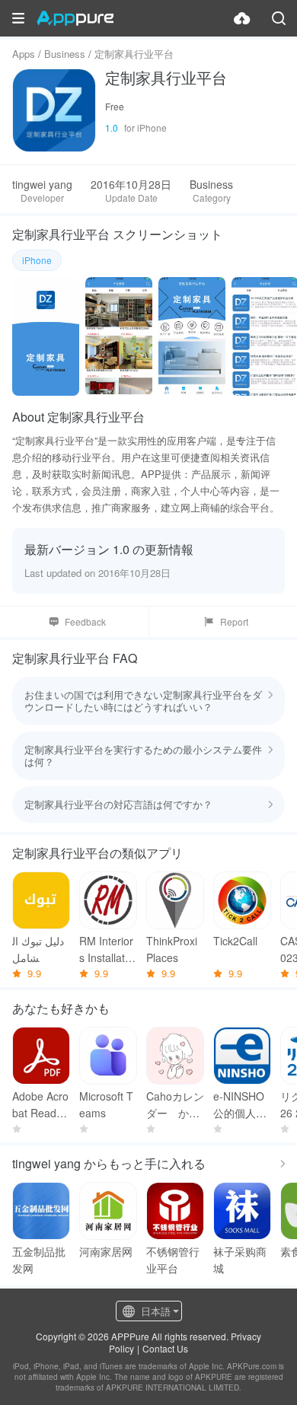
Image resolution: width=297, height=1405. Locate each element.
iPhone (37, 259)
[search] (278, 18)
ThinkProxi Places (171, 949)
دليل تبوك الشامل (38, 949)
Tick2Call (235, 940)
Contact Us (165, 1348)
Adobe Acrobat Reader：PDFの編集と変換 (40, 1104)
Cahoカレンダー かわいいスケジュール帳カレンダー (175, 1104)
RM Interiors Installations (106, 949)
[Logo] (75, 18)
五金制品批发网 (38, 1260)
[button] (18, 18)
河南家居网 (106, 1251)
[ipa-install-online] (242, 18)
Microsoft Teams (106, 1104)
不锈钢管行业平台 (173, 1260)
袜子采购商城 (240, 1260)
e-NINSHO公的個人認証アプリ (240, 1104)
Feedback (85, 621)
